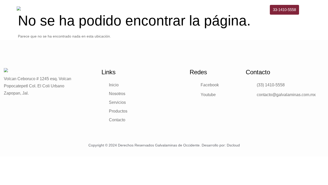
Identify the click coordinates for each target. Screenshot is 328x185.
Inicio (144, 11)
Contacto (253, 11)
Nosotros (168, 11)
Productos (224, 11)
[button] (284, 10)
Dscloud (233, 145)
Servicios (195, 11)
